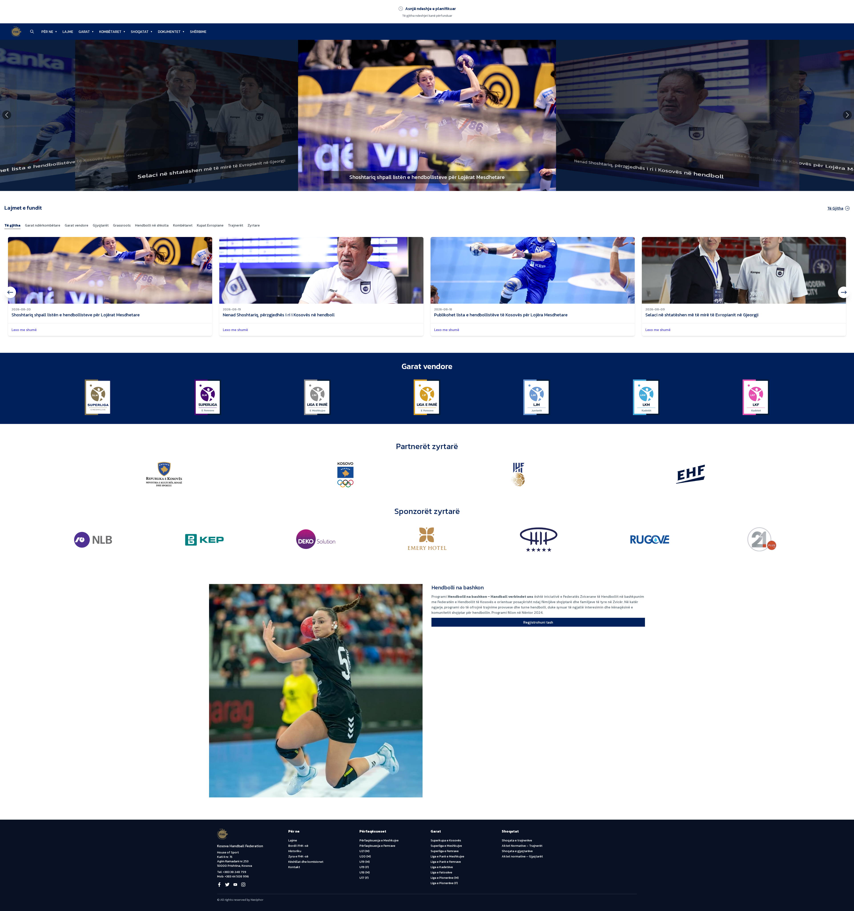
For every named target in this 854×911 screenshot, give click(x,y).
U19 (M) (364, 861)
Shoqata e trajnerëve (517, 840)
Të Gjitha (835, 208)
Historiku (294, 851)
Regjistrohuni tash (538, 622)
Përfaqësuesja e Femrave (377, 845)
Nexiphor (257, 899)
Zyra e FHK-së (298, 856)
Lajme (292, 840)
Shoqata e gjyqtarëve (517, 851)
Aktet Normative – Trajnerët (522, 845)
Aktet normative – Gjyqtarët (522, 856)
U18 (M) (364, 872)
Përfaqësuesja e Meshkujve (379, 840)
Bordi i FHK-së (298, 845)
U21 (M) (364, 851)
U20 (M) (365, 856)
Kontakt (294, 867)
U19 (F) (364, 867)
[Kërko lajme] (32, 32)
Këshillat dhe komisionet (305, 861)
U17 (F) (364, 877)
